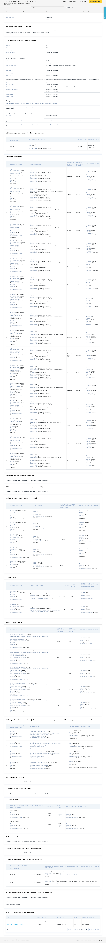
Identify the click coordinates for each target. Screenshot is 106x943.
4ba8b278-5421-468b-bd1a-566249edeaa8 (16, 924)
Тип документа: (23, 11)
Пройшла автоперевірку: (93, 11)
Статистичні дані (82, 1)
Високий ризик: (65, 11)
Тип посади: (33, 11)
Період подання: (54, 11)
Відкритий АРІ (72, 1)
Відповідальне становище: (78, 11)
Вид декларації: (8, 11)
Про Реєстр (63, 1)
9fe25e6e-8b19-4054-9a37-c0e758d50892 (16, 920)
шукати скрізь (71, 7)
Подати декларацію (95, 1)
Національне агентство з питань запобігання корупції (90, 940)
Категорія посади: (43, 11)
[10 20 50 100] (10, 929)
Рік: (16, 11)
